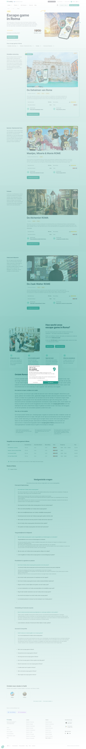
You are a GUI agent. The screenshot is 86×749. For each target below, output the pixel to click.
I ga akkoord (50, 382)
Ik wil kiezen (35, 382)
